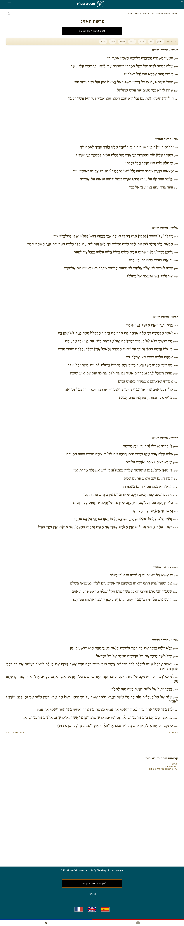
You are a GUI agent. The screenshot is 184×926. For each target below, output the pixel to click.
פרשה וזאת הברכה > (15, 732)
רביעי (132, 41)
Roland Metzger (115, 870)
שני (151, 41)
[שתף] (9, 13)
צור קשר (92, 894)
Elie (98, 870)
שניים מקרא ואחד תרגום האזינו (163, 769)
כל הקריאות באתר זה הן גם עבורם (92, 883)
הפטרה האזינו (171, 766)
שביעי (103, 41)
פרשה (174, 764)
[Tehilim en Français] (78, 909)
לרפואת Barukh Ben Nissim (92, 31)
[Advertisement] (92, 119)
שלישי (141, 41)
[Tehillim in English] (92, 909)
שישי (113, 41)
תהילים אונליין (86, 3)
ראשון (159, 41)
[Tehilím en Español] (105, 909)
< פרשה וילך (172, 732)
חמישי (122, 41)
